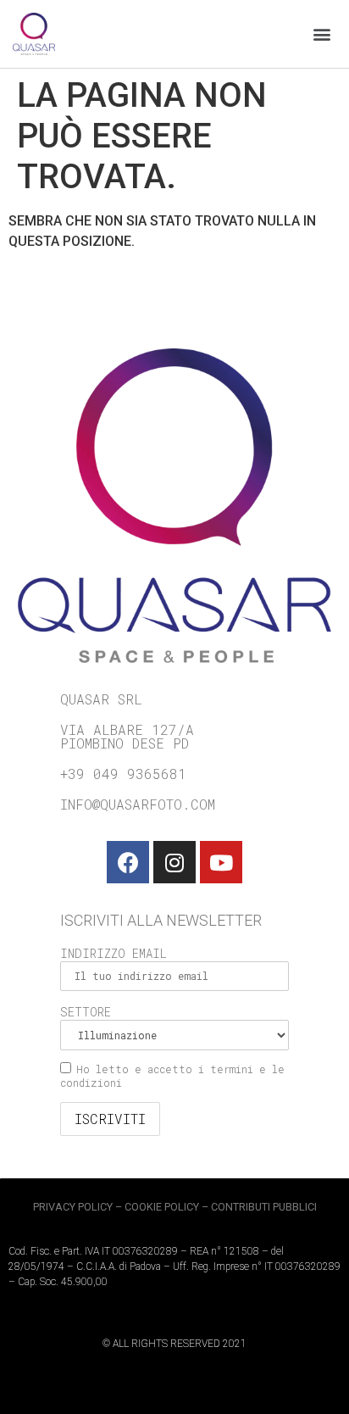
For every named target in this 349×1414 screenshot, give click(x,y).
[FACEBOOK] (128, 862)
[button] (322, 34)
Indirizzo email (113, 953)
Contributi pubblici (264, 1206)
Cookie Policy (162, 1206)
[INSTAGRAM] (174, 862)
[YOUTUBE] (221, 862)
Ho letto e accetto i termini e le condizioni (172, 1075)
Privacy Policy (73, 1206)
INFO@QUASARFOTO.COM (137, 804)
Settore (85, 1012)
